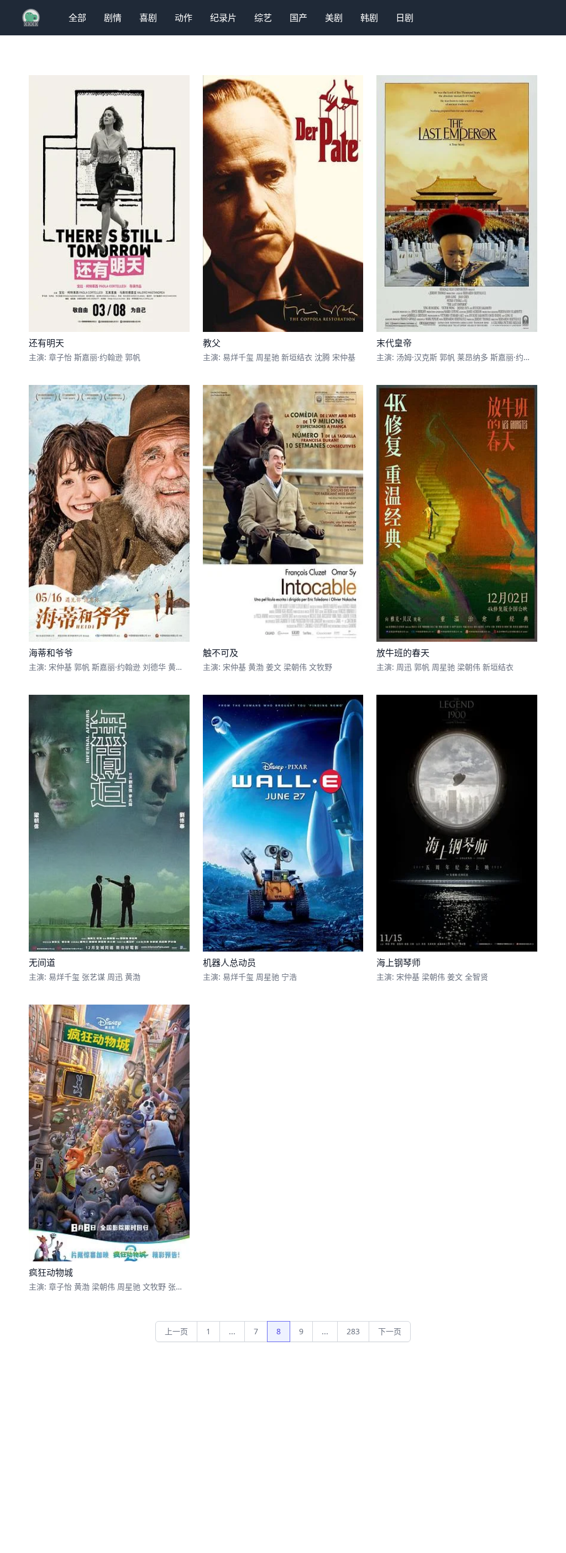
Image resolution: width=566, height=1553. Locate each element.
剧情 (113, 18)
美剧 (334, 18)
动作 (183, 18)
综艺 (263, 18)
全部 (77, 18)
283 (353, 1331)
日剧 (404, 18)
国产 (298, 18)
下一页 (389, 1331)
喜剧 (148, 18)
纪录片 (223, 18)
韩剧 (369, 18)
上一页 (176, 1331)
